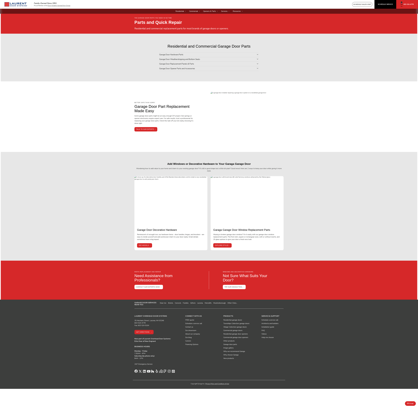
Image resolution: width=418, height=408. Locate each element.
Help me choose (267, 337)
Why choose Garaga (230, 355)
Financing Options (191, 344)
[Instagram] (169, 372)
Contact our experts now (148, 287)
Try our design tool (233, 287)
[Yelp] (156, 372)
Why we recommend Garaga (234, 351)
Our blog (188, 337)
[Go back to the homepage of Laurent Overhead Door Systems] (15, 4)
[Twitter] (140, 372)
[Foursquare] (165, 372)
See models (144, 245)
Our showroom (190, 330)
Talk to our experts (145, 129)
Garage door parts (230, 344)
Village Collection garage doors (235, 327)
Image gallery (228, 348)
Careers (188, 341)
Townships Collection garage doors (236, 323)
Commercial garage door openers (235, 337)
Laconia (200, 303)
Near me (163, 303)
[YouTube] (148, 372)
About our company (192, 334)
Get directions (142, 332)
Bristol (170, 303)
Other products (229, 341)
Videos (264, 334)
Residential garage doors (232, 320)
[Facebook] (136, 372)
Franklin (185, 303)
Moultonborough (219, 303)
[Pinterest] (173, 372)
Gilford (192, 303)
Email (411, 403)
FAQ (263, 330)
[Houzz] (152, 372)
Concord (178, 303)
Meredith (208, 303)
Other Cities (232, 303)
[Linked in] (144, 372)
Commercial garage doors (232, 330)
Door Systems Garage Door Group (59, 6)
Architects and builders (269, 323)
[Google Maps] (161, 372)
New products (228, 358)
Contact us (189, 327)
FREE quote (189, 320)
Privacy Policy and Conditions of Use (217, 384)
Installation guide (267, 327)
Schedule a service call (193, 323)
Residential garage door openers (235, 334)
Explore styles (221, 245)
